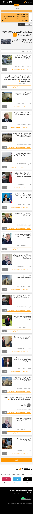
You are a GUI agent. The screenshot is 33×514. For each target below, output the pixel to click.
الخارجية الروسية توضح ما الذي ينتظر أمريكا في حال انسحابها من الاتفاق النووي (22, 379)
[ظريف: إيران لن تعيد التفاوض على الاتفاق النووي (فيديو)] (7, 422)
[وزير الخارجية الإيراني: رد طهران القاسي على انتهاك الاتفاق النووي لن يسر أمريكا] (7, 259)
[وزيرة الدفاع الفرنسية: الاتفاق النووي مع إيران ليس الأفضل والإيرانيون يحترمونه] (7, 198)
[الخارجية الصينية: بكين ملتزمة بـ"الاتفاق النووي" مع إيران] (7, 97)
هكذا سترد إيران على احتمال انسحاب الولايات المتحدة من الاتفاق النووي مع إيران (17, 398)
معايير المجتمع (18, 492)
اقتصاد (13, 474)
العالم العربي (29, 474)
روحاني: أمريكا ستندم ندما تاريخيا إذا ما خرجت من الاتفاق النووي (22, 296)
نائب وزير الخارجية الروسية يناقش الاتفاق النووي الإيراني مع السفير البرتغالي (22, 359)
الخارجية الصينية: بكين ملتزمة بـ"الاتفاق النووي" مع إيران (23, 93)
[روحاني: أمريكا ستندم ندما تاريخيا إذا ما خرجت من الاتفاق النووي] (7, 300)
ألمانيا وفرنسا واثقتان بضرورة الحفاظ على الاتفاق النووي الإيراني (23, 235)
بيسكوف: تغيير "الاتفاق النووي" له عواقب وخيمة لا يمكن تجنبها (22, 113)
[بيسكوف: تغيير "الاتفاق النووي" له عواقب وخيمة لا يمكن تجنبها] (7, 117)
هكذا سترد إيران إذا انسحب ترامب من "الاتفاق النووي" (23, 276)
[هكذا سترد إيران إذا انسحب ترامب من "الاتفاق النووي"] (7, 280)
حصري (8, 474)
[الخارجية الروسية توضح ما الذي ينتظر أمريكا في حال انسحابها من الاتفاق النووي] (7, 381)
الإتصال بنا (12, 490)
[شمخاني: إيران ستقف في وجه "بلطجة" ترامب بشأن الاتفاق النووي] (7, 320)
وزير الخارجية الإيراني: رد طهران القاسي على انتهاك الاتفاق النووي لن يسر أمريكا (22, 256)
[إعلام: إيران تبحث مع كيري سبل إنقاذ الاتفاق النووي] (7, 341)
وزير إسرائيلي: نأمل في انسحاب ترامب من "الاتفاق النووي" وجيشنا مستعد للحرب (22, 135)
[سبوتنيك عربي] (28, 3)
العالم (23, 474)
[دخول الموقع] (7, 2)
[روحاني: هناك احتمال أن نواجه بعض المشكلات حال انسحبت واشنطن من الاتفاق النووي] (7, 177)
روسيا (18, 474)
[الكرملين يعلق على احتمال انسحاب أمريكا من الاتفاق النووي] (7, 157)
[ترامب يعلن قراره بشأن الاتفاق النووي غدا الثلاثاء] (7, 218)
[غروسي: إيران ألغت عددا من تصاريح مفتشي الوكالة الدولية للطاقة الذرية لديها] (7, 60)
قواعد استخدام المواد (21, 490)
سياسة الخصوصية (27, 492)
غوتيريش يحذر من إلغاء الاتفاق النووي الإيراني (23, 439)
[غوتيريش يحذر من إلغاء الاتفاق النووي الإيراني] (7, 443)
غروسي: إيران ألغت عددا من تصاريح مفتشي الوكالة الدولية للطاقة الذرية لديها (23, 57)
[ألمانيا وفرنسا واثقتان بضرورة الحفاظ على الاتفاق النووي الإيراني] (7, 238)
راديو (4, 474)
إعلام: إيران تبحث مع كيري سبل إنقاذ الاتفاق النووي (22, 337)
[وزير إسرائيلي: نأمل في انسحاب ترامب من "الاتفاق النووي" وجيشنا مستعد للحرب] (7, 137)
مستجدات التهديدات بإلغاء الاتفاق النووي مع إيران (19, 69)
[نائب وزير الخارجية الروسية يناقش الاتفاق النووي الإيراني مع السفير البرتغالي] (7, 362)
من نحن (30, 490)
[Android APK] (26, 498)
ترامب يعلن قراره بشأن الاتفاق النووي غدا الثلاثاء (22, 214)
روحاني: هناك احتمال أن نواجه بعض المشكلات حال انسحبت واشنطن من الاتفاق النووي (23, 174)
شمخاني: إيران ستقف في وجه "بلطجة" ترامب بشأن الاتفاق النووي (22, 317)
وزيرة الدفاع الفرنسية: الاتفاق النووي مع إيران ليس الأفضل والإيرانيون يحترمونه (23, 195)
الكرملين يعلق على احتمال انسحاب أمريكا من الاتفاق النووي (22, 154)
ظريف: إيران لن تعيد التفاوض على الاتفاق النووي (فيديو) (23, 419)
